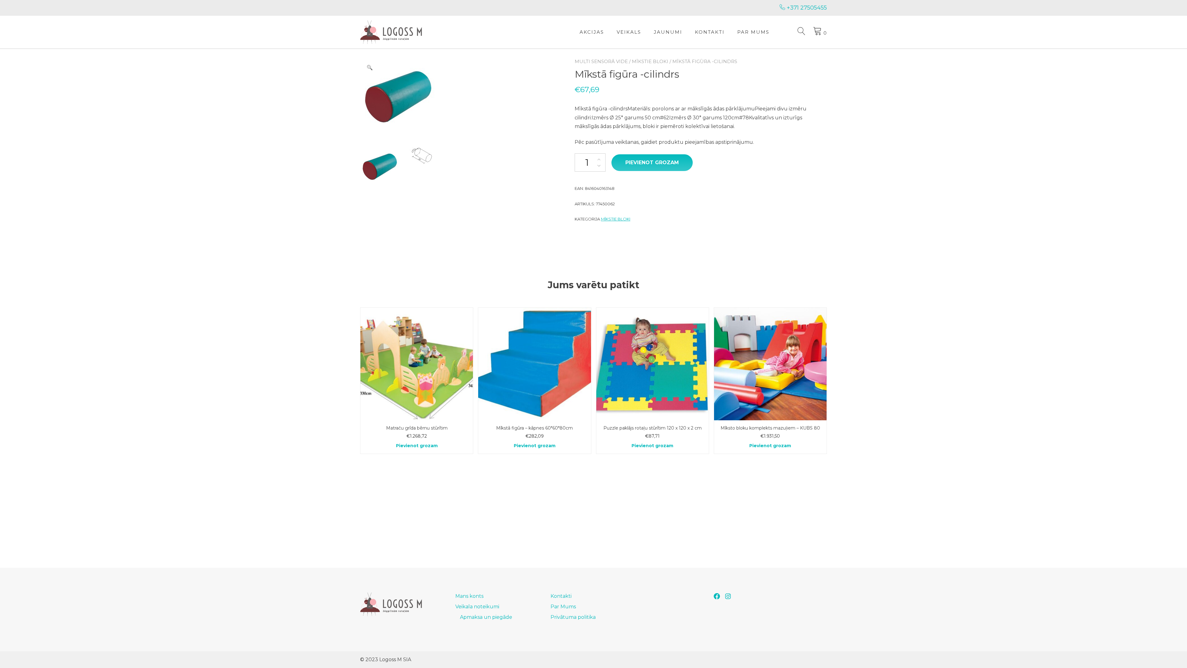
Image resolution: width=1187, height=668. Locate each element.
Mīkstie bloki (650, 61)
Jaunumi (668, 32)
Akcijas (592, 32)
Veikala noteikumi (477, 607)
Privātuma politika (573, 617)
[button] (369, 67)
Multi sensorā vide (601, 61)
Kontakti (710, 32)
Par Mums (753, 32)
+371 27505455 (806, 7)
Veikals (629, 32)
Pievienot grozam (652, 162)
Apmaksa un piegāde (486, 617)
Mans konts (469, 596)
